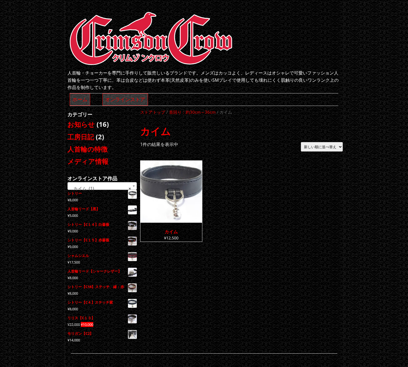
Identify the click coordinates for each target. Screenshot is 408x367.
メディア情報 (88, 161)
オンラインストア (125, 99)
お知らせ (81, 124)
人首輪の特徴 (87, 148)
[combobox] (102, 186)
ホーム (79, 99)
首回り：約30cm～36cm (192, 112)
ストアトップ (152, 112)
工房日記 (80, 136)
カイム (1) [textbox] (100, 188)
